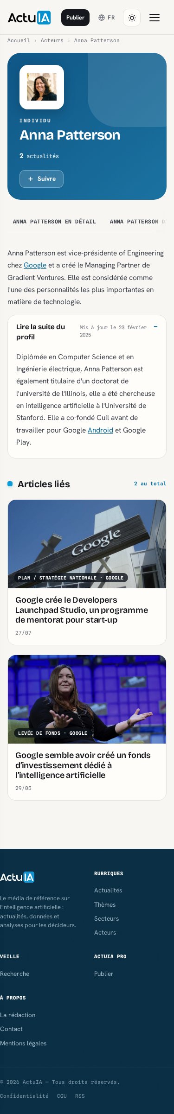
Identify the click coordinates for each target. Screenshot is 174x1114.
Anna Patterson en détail (54, 221)
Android (100, 430)
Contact (11, 1029)
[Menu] (154, 17)
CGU (62, 1096)
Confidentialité (24, 1096)
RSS (80, 1096)
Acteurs (52, 40)
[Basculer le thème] (132, 17)
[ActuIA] (29, 17)
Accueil (18, 40)
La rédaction (17, 1015)
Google (35, 265)
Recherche (14, 973)
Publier (75, 17)
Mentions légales (23, 1043)
